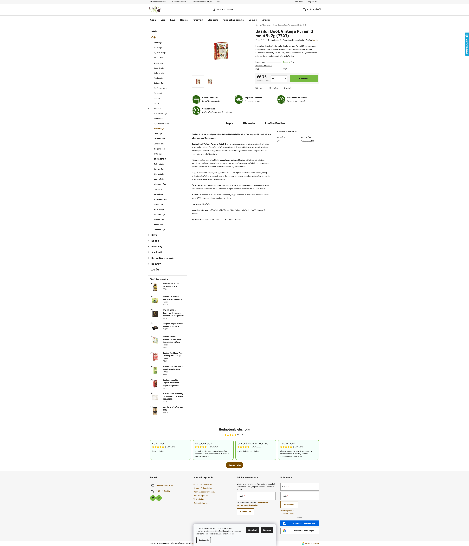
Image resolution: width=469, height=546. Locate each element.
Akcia (154, 31)
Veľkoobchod (198, 499)
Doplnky (156, 264)
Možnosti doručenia (263, 65)
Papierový (158, 93)
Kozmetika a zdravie (162, 258)
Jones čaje (158, 224)
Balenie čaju (159, 83)
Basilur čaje (159, 128)
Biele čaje (158, 47)
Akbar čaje (158, 194)
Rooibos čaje (159, 78)
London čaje (159, 143)
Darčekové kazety (161, 88)
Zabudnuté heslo (287, 513)
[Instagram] (159, 498)
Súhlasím (267, 530)
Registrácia (312, 1)
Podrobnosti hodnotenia (293, 40)
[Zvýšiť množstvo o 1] (285, 78)
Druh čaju (158, 42)
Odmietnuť (252, 530)
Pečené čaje (159, 219)
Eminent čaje (159, 138)
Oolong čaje (159, 73)
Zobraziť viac (234, 465)
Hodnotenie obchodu (234, 429)
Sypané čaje (158, 118)
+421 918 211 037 (163, 491)
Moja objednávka (200, 503)
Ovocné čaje (159, 68)
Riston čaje (159, 209)
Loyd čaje (158, 189)
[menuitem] (153, 20)
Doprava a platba (200, 495)
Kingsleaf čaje (160, 184)
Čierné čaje (158, 63)
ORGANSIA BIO (160, 159)
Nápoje (155, 241)
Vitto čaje (158, 154)
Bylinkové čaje (160, 52)
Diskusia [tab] (249, 123)
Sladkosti (156, 252)
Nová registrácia (287, 510)
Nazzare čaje (159, 214)
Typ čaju (157, 108)
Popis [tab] (229, 123)
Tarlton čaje (159, 169)
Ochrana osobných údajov (202, 2)
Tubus (156, 103)
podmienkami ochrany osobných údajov (253, 503)
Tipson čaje (159, 174)
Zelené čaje (158, 57)
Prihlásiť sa (245, 511)
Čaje (153, 37)
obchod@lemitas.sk (164, 485)
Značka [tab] (275, 123)
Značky (155, 269)
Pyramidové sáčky (161, 123)
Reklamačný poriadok (179, 2)
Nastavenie (204, 540)
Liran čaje (158, 133)
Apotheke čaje (160, 199)
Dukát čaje (158, 204)
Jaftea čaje (159, 164)
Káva (154, 235)
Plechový (157, 98)
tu (233, 534)
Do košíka (303, 78)
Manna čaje (159, 179)
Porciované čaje (160, 113)
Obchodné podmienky (158, 2)
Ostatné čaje (159, 229)
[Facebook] (153, 498)
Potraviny (156, 246)
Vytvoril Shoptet (312, 543)
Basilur (315, 40)
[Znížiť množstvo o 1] (273, 78)
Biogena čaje (159, 149)
